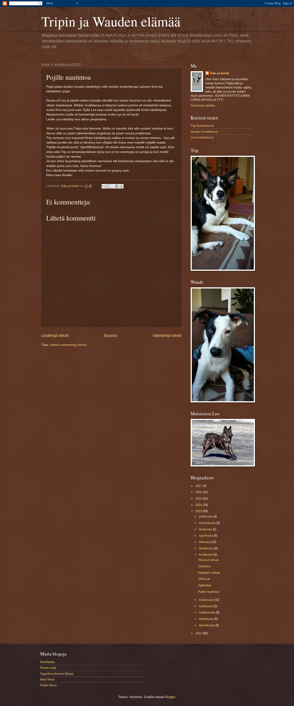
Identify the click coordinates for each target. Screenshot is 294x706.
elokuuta (205, 542)
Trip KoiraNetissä (202, 125)
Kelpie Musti (48, 685)
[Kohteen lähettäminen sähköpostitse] (104, 186)
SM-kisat (204, 579)
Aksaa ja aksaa (208, 560)
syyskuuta (206, 535)
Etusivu (110, 335)
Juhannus (204, 566)
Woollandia (47, 662)
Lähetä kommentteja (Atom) (68, 345)
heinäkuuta (206, 548)
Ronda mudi (48, 667)
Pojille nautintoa (208, 591)
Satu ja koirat (219, 73)
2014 (199, 505)
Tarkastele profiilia (203, 105)
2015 (199, 498)
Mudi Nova (47, 679)
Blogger (170, 697)
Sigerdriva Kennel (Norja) (56, 673)
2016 (199, 492)
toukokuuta (207, 600)
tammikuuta (207, 625)
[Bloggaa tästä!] (108, 186)
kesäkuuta (206, 554)
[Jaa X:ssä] (112, 186)
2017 (199, 486)
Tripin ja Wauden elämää (111, 21)
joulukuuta (206, 516)
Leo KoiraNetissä (202, 137)
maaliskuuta (207, 612)
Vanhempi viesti (167, 335)
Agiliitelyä (204, 585)
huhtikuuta (206, 606)
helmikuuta (206, 619)
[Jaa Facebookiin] (117, 186)
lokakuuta (206, 529)
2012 (199, 633)
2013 (199, 511)
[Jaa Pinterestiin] (121, 186)
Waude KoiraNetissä (204, 131)
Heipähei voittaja (209, 572)
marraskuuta (207, 523)
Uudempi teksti (55, 335)
